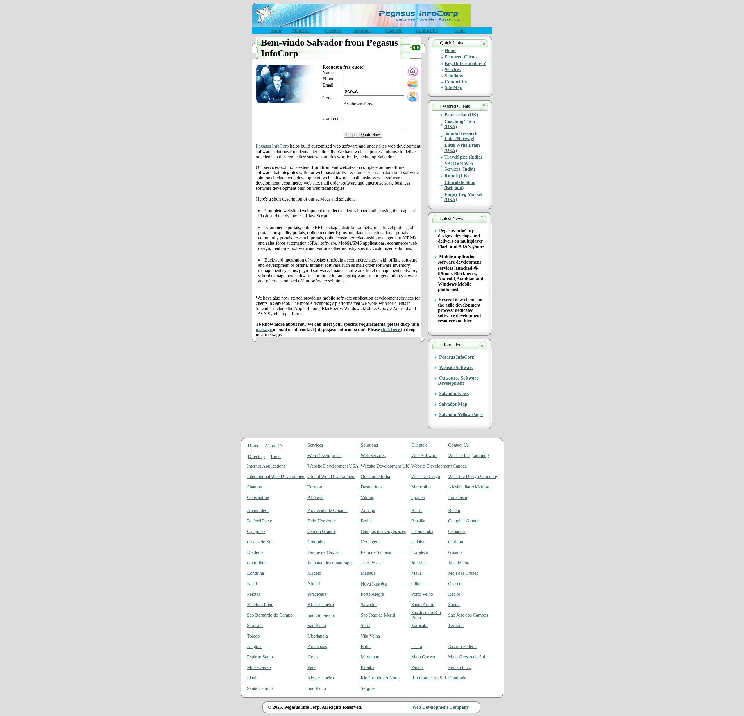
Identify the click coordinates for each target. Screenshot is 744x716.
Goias (312, 656)
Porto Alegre (372, 594)
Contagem (370, 541)
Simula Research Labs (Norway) (460, 136)
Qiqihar (418, 497)
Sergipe (368, 688)
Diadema (255, 552)
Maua (416, 573)
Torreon (314, 486)
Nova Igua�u (374, 583)
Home (450, 50)
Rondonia (457, 677)
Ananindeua (258, 510)
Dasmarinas (371, 486)
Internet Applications (266, 465)
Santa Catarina (260, 688)
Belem (454, 510)
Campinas (256, 531)
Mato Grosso (423, 656)
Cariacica (456, 531)
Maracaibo (421, 486)
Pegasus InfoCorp (457, 357)
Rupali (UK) (456, 175)
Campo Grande (321, 531)
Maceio (314, 573)
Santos (454, 604)
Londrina (255, 573)
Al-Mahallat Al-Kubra (468, 486)
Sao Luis (255, 625)
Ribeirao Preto (260, 604)
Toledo (253, 635)
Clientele (419, 445)
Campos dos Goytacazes (383, 531)
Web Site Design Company (473, 476)
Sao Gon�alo (320, 615)
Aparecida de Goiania (327, 510)
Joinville (419, 562)
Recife (454, 594)
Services (453, 69)
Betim (366, 520)
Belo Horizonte (321, 520)
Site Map (453, 87)
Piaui (251, 677)
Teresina (456, 625)
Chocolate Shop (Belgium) (459, 185)
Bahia (366, 646)
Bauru (417, 510)
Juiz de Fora (459, 562)
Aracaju (368, 510)
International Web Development (276, 476)
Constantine (258, 497)
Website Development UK (385, 465)
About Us (274, 445)
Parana (417, 667)
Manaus (368, 573)
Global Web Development (331, 476)
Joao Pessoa (372, 562)
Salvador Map (453, 404)
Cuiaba (417, 541)
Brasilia (418, 520)
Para (311, 667)
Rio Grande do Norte (380, 677)
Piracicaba (316, 594)
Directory (256, 456)
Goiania (455, 552)
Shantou (254, 486)
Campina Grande (464, 520)
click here (391, 329)
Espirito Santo (260, 656)
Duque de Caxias (323, 552)
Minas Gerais (259, 667)
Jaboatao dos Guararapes (330, 562)
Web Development (324, 455)
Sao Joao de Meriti (378, 615)
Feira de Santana (376, 552)
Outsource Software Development (458, 380)
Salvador (369, 604)
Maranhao (370, 656)
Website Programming (468, 455)
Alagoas (254, 646)
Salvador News (454, 393)
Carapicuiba (422, 531)
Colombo (316, 541)
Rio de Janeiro (320, 604)
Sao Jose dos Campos (468, 615)
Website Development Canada (439, 465)
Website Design (425, 476)
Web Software (424, 455)
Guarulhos (256, 562)
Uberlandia (317, 635)
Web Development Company (440, 707)
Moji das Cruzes (463, 573)
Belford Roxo (259, 520)
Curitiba (455, 541)
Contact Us (456, 81)
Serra (365, 625)
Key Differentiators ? (465, 63)
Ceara (416, 646)
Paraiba (367, 667)
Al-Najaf (315, 497)
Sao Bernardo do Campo (270, 615)
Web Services (373, 455)
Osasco (455, 583)
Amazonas (317, 646)
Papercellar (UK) (461, 114)
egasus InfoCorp (272, 146)
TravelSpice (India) (463, 157)
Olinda (417, 583)
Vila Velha (370, 635)
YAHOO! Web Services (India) (459, 166)
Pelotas (253, 594)
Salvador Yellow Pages (461, 414)
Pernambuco (459, 667)
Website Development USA (333, 465)
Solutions (454, 75)
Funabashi (457, 497)
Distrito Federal (462, 646)
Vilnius (367, 497)
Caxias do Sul (260, 541)
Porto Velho (422, 594)
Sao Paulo (316, 625)
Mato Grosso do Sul (466, 656)
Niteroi (313, 583)
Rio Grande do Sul (428, 677)
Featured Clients (461, 56)
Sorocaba (419, 625)
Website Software (456, 367)
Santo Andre (422, 604)
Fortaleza (419, 552)
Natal (252, 583)
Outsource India (375, 476)
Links (276, 456)
